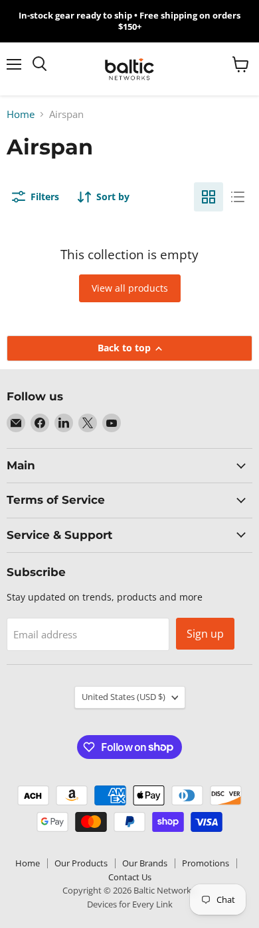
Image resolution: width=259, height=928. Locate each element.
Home (21, 114)
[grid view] (208, 196)
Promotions (205, 863)
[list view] (237, 196)
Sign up (205, 633)
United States (123, 697)
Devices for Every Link (130, 904)
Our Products (81, 863)
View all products (130, 288)
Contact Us (129, 877)
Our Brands (144, 863)
